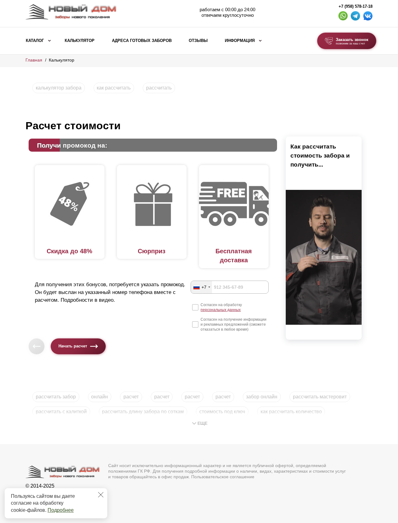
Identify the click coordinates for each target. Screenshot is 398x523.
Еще (202, 423)
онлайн (99, 396)
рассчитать (159, 87)
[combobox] (201, 287)
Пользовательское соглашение (222, 476)
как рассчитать (114, 87)
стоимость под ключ (222, 411)
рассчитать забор (56, 396)
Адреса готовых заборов (142, 41)
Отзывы (198, 41)
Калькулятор (80, 41)
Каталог (35, 41)
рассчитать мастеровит (320, 396)
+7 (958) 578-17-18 (356, 6)
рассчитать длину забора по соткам (143, 411)
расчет (131, 396)
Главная (33, 59)
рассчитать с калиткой (61, 411)
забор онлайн (261, 396)
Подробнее (61, 510)
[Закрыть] (101, 495)
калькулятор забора (58, 87)
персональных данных (221, 310)
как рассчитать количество (291, 411)
